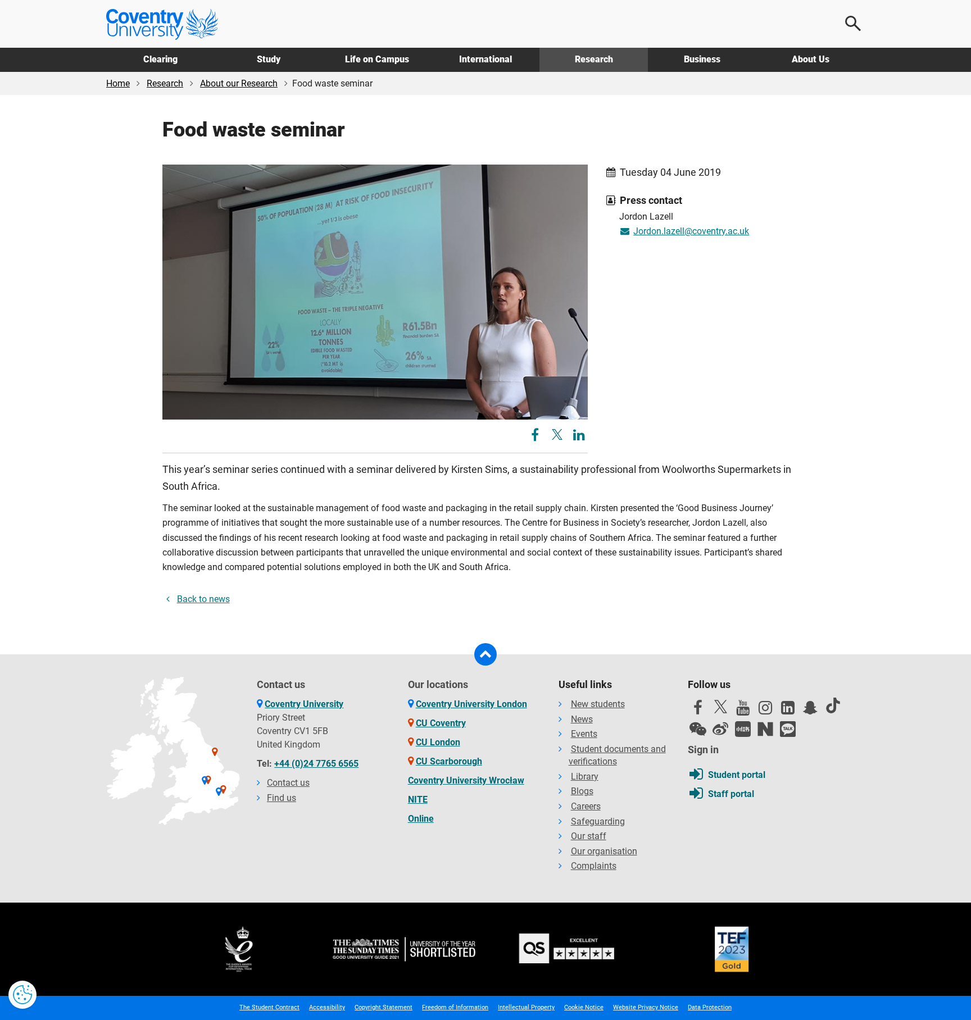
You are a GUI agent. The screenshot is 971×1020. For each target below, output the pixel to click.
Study (268, 59)
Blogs (582, 791)
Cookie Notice (584, 1007)
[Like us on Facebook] (698, 710)
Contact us (288, 782)
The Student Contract (269, 1007)
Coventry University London (471, 704)
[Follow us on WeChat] (698, 729)
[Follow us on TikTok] (833, 705)
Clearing (160, 59)
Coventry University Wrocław (466, 780)
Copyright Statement (383, 1007)
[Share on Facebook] (536, 436)
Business (702, 59)
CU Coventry (441, 723)
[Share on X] (557, 434)
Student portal (736, 774)
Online (421, 818)
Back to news (203, 599)
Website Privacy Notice (645, 1007)
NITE (418, 799)
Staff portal (731, 794)
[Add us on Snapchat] (810, 710)
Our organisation (604, 851)
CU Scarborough (449, 761)
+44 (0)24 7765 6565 (316, 763)
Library (584, 776)
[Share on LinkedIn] (579, 436)
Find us (281, 798)
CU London (438, 742)
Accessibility (327, 1007)
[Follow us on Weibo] (720, 729)
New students (598, 704)
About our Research (239, 83)
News (582, 719)
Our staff (588, 836)
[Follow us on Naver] (765, 729)
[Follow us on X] (720, 706)
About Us (810, 59)
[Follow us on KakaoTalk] (788, 729)
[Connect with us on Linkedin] (788, 710)
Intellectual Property (526, 1007)
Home (118, 83)
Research (594, 59)
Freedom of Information (455, 1007)
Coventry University (304, 704)
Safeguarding (598, 821)
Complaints (593, 865)
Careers (586, 806)
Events (584, 733)
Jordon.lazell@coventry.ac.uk (691, 231)
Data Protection (710, 1007)
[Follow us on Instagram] (765, 710)
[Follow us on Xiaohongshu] (743, 729)
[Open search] (853, 23)
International (485, 59)
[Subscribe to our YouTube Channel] (743, 710)
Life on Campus (377, 59)
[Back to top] (485, 654)
